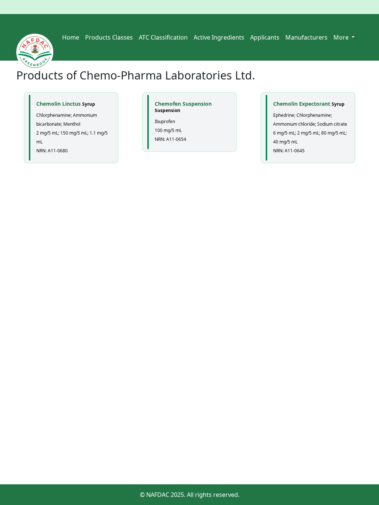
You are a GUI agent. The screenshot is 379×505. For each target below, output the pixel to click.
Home (70, 37)
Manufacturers (306, 37)
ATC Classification (163, 37)
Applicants (264, 37)
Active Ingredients (219, 37)
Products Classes (109, 37)
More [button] (341, 37)
